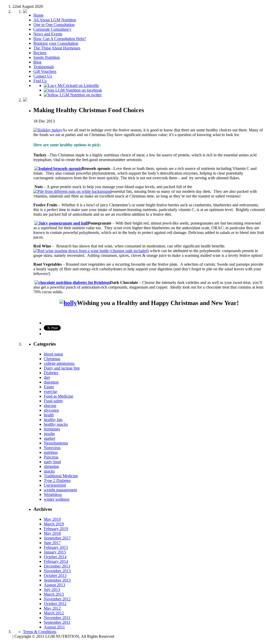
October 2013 (55, 575)
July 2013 (52, 589)
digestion (51, 382)
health (49, 415)
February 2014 (56, 561)
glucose (50, 405)
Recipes (39, 52)
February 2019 (56, 528)
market (49, 438)
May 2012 (52, 608)
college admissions (59, 363)
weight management (60, 490)
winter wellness (56, 499)
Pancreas (51, 457)
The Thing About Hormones (56, 48)
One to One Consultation (54, 24)
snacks (49, 471)
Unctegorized (55, 485)
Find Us (40, 81)
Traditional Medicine (61, 476)
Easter (49, 387)
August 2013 (54, 585)
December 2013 (57, 566)
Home (38, 15)
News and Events (47, 34)
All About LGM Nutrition (54, 20)
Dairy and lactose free (62, 368)
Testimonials (43, 67)
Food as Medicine (58, 396)
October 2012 (55, 603)
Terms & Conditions (39, 631)
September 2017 (57, 538)
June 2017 (52, 542)
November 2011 (57, 617)
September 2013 (57, 580)
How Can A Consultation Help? (59, 38)
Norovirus (52, 447)
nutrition (51, 452)
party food (52, 462)
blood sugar (53, 354)
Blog (37, 62)
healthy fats (53, 419)
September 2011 (57, 622)
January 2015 (55, 552)
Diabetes (51, 373)
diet (47, 377)
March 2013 (54, 594)
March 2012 (54, 613)
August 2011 (54, 627)
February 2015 (56, 547)
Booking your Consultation (55, 43)
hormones (52, 429)
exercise (50, 391)
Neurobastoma (56, 443)
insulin (49, 433)
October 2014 (55, 557)
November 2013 (57, 571)
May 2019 (52, 519)
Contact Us (42, 76)
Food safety (53, 401)
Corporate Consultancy (52, 29)
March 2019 (54, 524)
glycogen (51, 410)
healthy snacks (56, 424)
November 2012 (57, 599)
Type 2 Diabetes (57, 480)
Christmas (52, 358)
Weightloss (53, 494)
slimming (51, 466)
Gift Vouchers (44, 71)
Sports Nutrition (46, 57)
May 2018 (52, 533)
